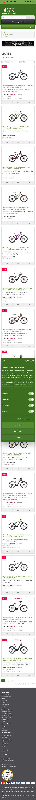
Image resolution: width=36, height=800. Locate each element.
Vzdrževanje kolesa (6, 710)
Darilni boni (4, 737)
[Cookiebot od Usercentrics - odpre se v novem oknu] (25, 361)
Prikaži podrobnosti (23, 419)
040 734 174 (7, 764)
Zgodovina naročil (6, 748)
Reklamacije (4, 719)
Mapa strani (4, 730)
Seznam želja (4, 750)
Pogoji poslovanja (6, 712)
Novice (3, 752)
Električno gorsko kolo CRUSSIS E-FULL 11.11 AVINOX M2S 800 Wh (16, 127)
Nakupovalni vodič (6, 717)
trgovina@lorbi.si (11, 766)
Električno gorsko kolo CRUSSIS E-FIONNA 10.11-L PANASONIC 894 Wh (17, 86)
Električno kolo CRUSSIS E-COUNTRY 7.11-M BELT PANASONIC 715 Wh (17, 618)
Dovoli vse (18, 425)
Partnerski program (6, 739)
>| (18, 681)
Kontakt (3, 726)
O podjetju (4, 700)
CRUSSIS (5, 36)
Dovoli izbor (18, 431)
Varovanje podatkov (6, 715)
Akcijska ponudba (6, 741)
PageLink (28, 795)
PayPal (3, 698)
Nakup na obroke (6, 696)
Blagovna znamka (8, 35)
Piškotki (3, 721)
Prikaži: (22, 62)
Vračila (3, 728)
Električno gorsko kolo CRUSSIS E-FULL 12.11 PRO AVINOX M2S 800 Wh (16, 208)
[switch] (31, 399)
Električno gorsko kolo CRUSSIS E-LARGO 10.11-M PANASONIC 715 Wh (17, 535)
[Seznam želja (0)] (28, 2)
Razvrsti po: (5, 62)
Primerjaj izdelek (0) (8, 57)
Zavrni (18, 437)
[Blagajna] (33, 2)
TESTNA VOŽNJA (5, 694)
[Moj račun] (25, 2)
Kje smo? (3, 706)
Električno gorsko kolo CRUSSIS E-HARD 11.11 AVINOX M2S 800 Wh (16, 454)
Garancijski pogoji (6, 713)
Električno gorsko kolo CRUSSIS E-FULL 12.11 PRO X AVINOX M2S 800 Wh (16, 248)
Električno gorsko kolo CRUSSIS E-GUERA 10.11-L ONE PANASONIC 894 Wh (17, 289)
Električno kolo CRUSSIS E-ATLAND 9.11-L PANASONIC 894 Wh (17, 577)
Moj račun (4, 746)
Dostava (3, 708)
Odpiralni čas (5, 704)
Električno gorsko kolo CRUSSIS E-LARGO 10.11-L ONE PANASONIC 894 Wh (17, 494)
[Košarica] (30, 2)
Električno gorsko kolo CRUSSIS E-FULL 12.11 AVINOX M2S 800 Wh (16, 168)
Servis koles (4, 702)
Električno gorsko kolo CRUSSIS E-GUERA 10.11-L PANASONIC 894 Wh (17, 330)
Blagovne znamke (6, 735)
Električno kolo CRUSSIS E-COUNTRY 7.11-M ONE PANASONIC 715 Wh (17, 659)
